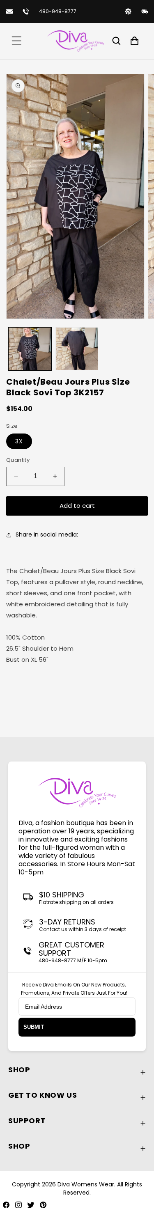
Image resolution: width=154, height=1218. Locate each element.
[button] (16, 41)
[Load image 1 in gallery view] (29, 348)
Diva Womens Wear (85, 1184)
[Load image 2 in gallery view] (77, 348)
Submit (33, 1027)
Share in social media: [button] (48, 534)
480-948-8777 (57, 11)
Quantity (18, 460)
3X (19, 441)
